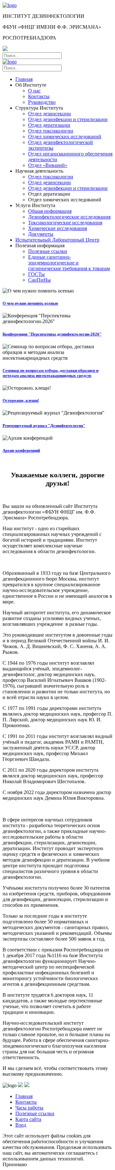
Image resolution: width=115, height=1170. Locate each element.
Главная (24, 79)
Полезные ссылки (47, 251)
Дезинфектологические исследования (69, 217)
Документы (40, 234)
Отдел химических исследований (64, 136)
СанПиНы (39, 280)
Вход (20, 1125)
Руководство (42, 102)
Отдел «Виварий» (47, 165)
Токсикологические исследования (65, 222)
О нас (34, 90)
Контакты (39, 96)
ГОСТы (36, 274)
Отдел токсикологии (50, 131)
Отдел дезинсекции (49, 113)
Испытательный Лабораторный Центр (57, 239)
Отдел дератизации (49, 125)
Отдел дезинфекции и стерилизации (68, 119)
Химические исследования (57, 228)
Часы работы (29, 1107)
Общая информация (50, 211)
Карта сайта (28, 1119)
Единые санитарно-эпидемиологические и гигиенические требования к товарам (69, 262)
